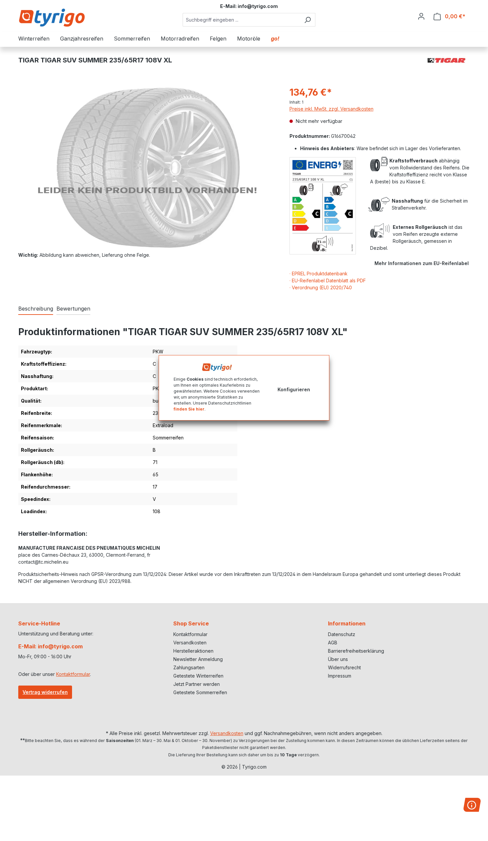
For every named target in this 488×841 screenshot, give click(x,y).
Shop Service (191, 623)
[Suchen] (307, 20)
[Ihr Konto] (421, 16)
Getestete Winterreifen (198, 676)
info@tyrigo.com (258, 6)
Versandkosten (189, 642)
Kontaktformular (73, 674)
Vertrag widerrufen (45, 692)
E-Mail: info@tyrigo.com (50, 646)
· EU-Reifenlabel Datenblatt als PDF (327, 280)
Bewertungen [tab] (73, 308)
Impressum (339, 676)
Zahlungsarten (188, 667)
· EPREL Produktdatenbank (318, 273)
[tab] (35, 309)
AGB (332, 642)
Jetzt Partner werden (196, 684)
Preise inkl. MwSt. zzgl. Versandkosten (331, 109)
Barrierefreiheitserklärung (356, 651)
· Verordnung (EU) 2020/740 (320, 287)
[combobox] (241, 20)
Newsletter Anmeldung (198, 659)
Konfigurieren (294, 389)
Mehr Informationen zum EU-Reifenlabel (421, 263)
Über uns (338, 659)
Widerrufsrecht (344, 667)
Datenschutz (341, 634)
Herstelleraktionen (193, 651)
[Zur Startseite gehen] (51, 17)
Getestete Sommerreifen (200, 692)
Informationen (347, 623)
